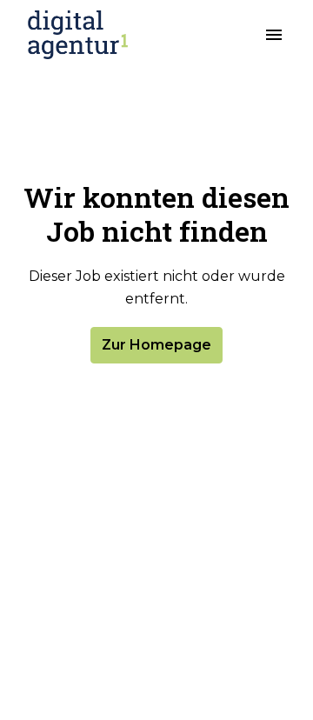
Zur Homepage (156, 345)
